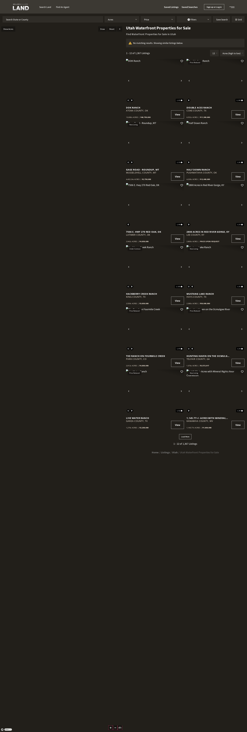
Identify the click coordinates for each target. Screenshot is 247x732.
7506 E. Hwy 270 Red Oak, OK (143, 231)
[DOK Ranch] (155, 81)
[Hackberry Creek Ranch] (155, 267)
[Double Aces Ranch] (215, 81)
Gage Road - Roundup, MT (142, 169)
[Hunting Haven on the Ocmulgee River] (215, 329)
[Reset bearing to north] (120, 727)
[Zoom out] (115, 727)
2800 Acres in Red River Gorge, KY (208, 231)
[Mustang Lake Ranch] (215, 267)
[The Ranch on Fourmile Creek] (155, 329)
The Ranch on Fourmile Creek (145, 356)
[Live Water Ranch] (155, 391)
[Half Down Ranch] (215, 143)
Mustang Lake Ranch (200, 293)
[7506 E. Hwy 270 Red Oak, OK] (155, 205)
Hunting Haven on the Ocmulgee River (208, 356)
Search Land (45, 7)
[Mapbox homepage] (2, 729)
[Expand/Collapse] (119, 29)
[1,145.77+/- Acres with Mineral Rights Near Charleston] (215, 391)
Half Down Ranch (198, 169)
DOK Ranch (133, 107)
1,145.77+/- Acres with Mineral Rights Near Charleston (206, 418)
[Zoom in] (110, 727)
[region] (61, 378)
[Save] (181, 61)
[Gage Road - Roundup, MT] (155, 143)
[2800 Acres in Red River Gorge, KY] (215, 205)
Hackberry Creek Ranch (141, 293)
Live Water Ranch (137, 418)
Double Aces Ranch (199, 107)
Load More (185, 437)
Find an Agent (62, 7)
